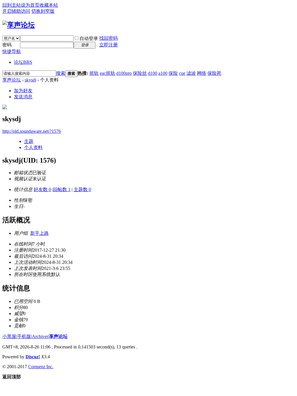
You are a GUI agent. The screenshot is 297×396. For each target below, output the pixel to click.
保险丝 (140, 73)
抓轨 (94, 73)
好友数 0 (42, 189)
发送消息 (23, 96)
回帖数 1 (61, 189)
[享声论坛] (18, 25)
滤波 (191, 73)
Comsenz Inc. (40, 366)
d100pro (124, 73)
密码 (7, 44)
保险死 (214, 73)
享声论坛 (11, 79)
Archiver (40, 336)
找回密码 (108, 38)
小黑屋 (9, 336)
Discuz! (33, 356)
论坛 (23, 62)
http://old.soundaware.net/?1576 (31, 131)
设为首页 (30, 5)
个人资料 (33, 147)
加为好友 (23, 90)
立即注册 (108, 44)
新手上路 (39, 233)
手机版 (24, 336)
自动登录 (88, 38)
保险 (173, 73)
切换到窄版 (43, 11)
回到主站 (11, 5)
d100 (152, 73)
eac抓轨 (107, 73)
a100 (162, 73)
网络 (201, 73)
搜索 (60, 73)
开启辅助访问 (16, 11)
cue (182, 73)
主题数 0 (82, 189)
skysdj (30, 79)
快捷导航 (11, 51)
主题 (28, 141)
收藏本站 (48, 5)
